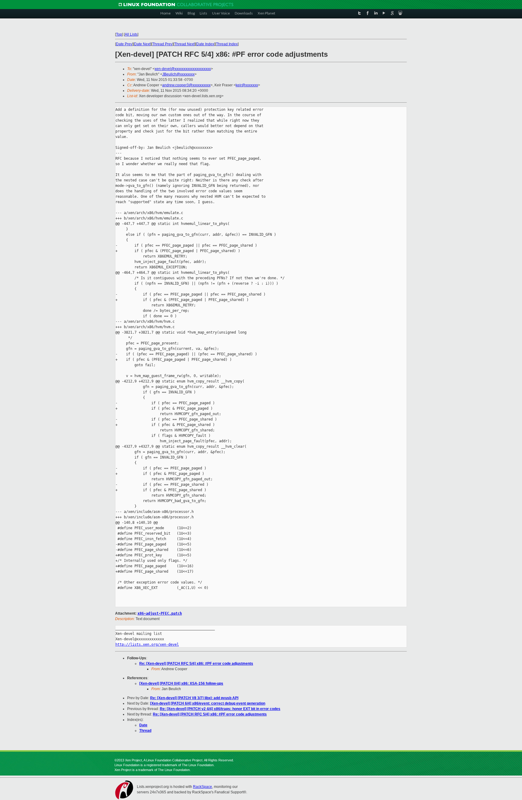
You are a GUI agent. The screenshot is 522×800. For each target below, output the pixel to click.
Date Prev (124, 44)
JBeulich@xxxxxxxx (178, 74)
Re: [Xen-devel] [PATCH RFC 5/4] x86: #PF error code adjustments (196, 663)
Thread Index (227, 44)
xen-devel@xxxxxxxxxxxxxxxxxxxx (183, 69)
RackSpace (202, 787)
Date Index (205, 44)
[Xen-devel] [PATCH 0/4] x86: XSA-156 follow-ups (181, 683)
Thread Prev (162, 44)
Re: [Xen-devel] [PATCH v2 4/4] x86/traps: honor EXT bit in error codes (220, 709)
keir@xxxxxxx (247, 85)
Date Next (142, 44)
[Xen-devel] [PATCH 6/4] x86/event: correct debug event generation (207, 703)
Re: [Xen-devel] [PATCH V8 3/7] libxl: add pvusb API (194, 698)
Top (119, 34)
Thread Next (184, 44)
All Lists (131, 34)
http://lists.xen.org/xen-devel (147, 644)
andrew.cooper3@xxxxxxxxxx (186, 85)
